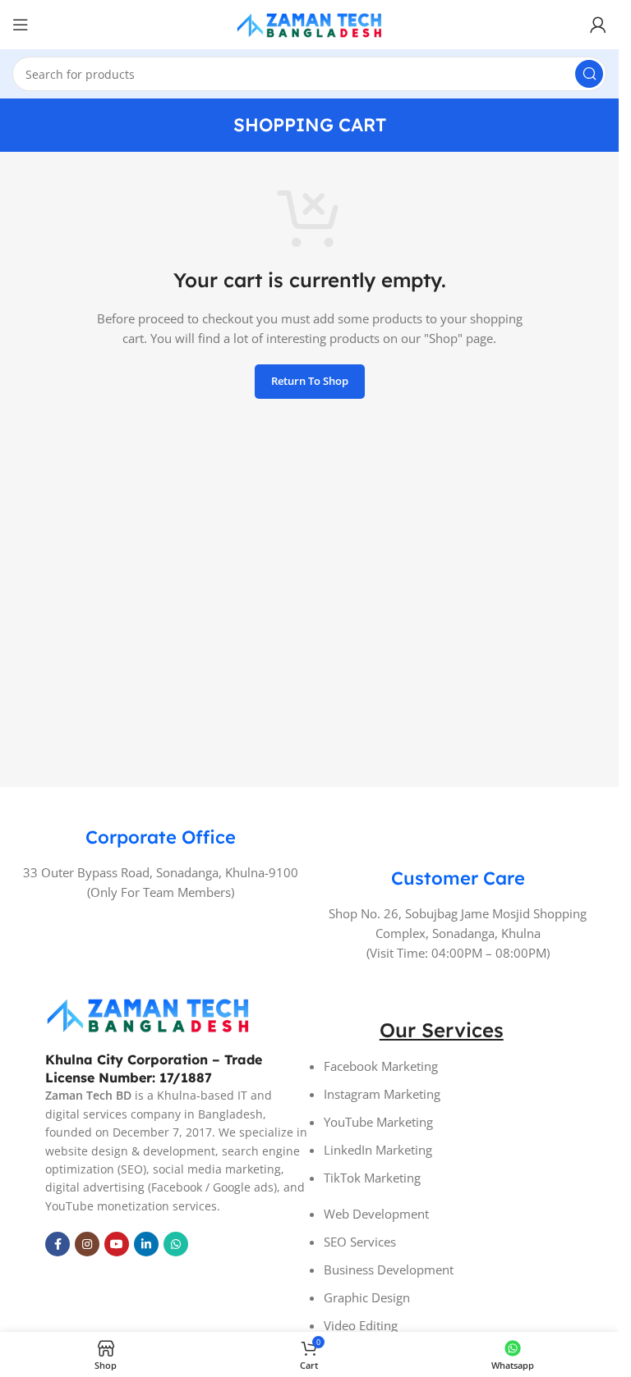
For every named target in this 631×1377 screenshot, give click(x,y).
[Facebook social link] (57, 1244)
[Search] (589, 74)
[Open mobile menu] (20, 24)
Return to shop (309, 380)
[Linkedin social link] (146, 1244)
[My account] (598, 24)
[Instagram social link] (87, 1244)
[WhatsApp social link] (176, 1244)
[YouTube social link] (116, 1244)
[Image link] (148, 1012)
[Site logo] (310, 23)
